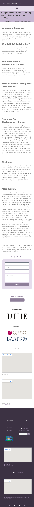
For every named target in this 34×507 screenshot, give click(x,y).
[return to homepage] (10, 3)
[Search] (28, 434)
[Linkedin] (19, 505)
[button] (17, 8)
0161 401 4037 (7, 404)
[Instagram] (24, 505)
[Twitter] (14, 505)
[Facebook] (9, 505)
